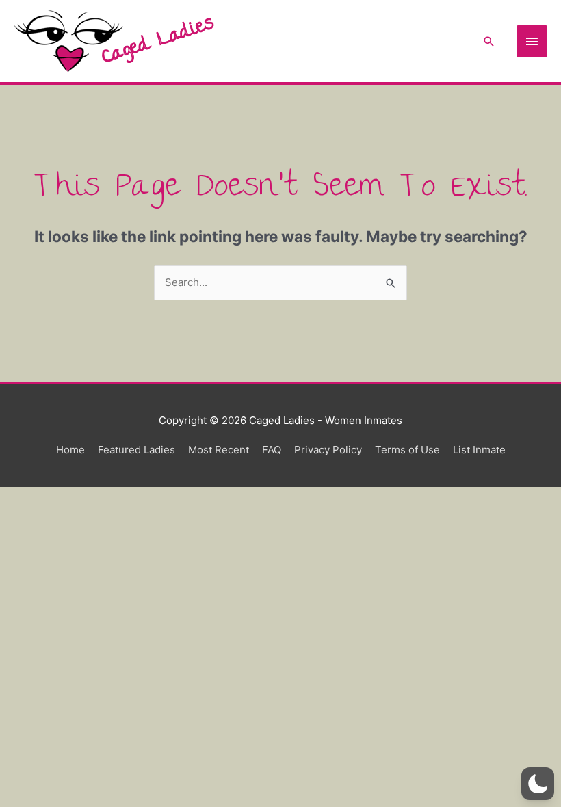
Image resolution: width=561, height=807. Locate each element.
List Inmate (479, 449)
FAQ (271, 449)
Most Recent (218, 449)
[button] (489, 41)
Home (70, 449)
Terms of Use (407, 449)
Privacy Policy (328, 449)
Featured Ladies (136, 449)
